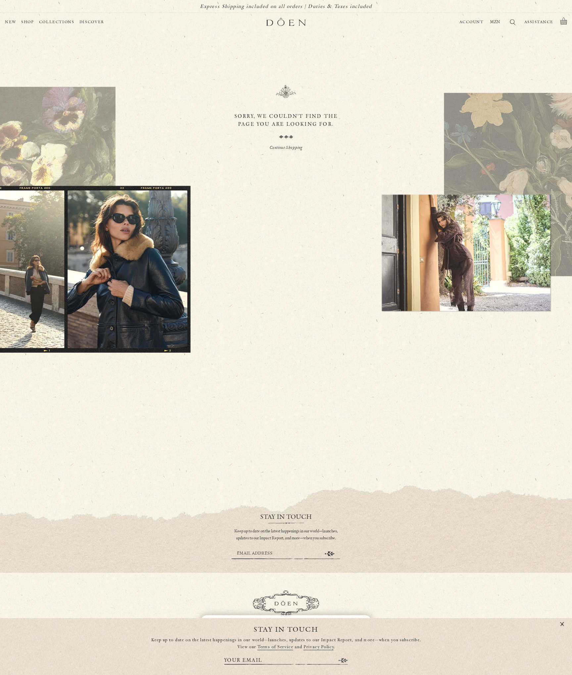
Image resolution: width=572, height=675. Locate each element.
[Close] (562, 624)
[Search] (512, 23)
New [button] (10, 22)
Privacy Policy (319, 647)
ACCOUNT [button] (471, 22)
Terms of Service (275, 647)
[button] (563, 22)
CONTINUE (330, 554)
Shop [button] (27, 22)
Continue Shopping (285, 148)
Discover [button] (91, 22)
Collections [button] (56, 22)
